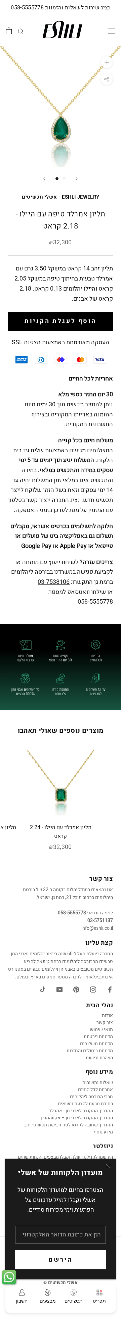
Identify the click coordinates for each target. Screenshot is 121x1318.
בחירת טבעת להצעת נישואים (85, 1103)
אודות (107, 1015)
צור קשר (104, 1022)
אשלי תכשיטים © (60, 1282)
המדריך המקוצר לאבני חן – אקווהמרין (77, 1117)
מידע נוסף (103, 1131)
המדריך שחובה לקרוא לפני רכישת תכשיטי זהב (68, 1124)
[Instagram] (93, 989)
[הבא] (77, 178)
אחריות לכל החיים (95, 1089)
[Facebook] (110, 989)
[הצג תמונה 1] (56, 178)
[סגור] (108, 1166)
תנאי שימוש (101, 1029)
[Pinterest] (76, 989)
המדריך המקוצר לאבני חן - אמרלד (81, 1110)
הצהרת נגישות (99, 1057)
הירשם (60, 1259)
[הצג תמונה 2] (64, 178)
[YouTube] (59, 989)
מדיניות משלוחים (96, 1043)
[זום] (107, 62)
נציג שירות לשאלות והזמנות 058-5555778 (60, 8)
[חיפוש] (21, 31)
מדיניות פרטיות (98, 1036)
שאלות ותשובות (97, 1082)
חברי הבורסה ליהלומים (91, 1096)
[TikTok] (43, 989)
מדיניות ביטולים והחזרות (90, 1050)
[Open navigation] (111, 31)
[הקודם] (44, 178)
